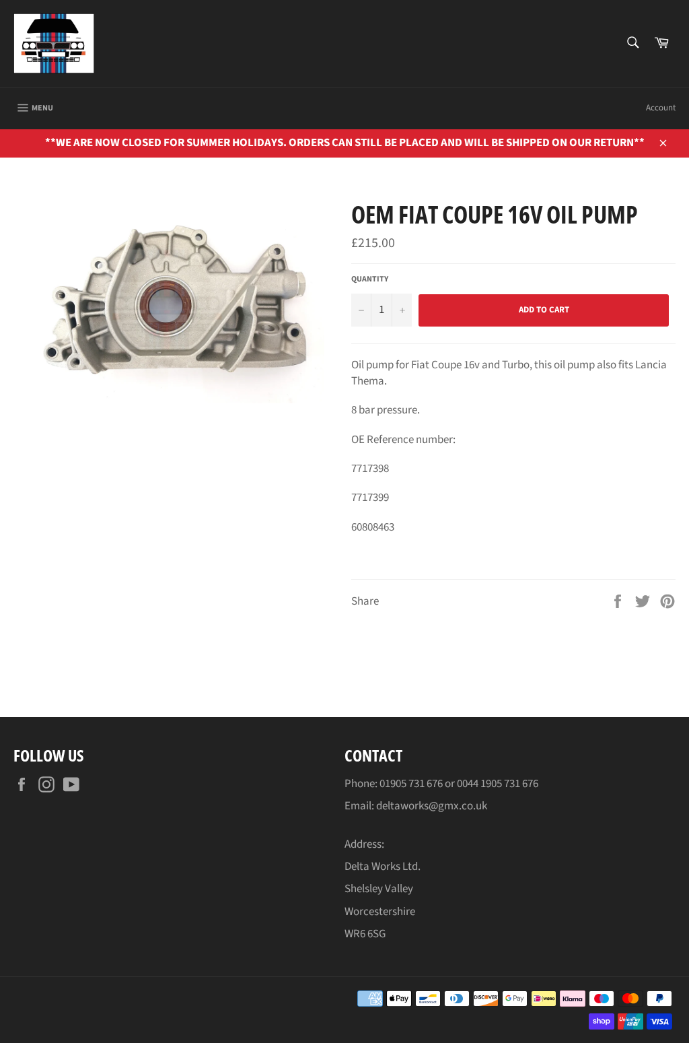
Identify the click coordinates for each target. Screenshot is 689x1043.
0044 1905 (480, 784)
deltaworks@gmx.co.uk (431, 806)
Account (661, 108)
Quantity (369, 279)
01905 (393, 784)
